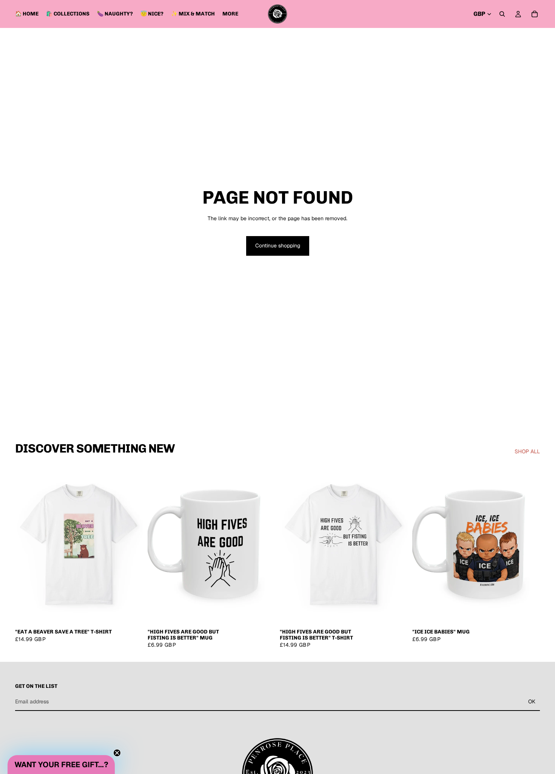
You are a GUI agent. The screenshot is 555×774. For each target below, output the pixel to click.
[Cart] (534, 14)
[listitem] (230, 14)
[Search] (502, 14)
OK (531, 701)
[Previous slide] (26, 544)
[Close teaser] (117, 753)
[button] (61, 764)
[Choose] (131, 613)
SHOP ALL (527, 451)
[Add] (263, 613)
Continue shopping (277, 245)
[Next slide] (131, 544)
